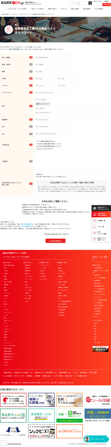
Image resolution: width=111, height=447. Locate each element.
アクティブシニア (44, 265)
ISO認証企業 (61, 315)
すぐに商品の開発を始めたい (46, 141)
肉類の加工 (27, 268)
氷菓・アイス (7, 320)
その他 (5, 365)
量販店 (59, 268)
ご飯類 (5, 273)
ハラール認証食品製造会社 (64, 301)
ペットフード (7, 343)
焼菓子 (5, 334)
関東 (95, 328)
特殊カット (27, 273)
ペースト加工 (28, 290)
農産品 (5, 279)
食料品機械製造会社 (99, 286)
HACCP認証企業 (62, 304)
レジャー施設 (61, 284)
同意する (51, 175)
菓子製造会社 (97, 280)
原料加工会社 (97, 283)
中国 (95, 337)
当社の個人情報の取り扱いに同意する (56, 234)
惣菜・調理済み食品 (9, 265)
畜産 (5, 287)
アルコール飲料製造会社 (100, 277)
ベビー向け (43, 268)
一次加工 (6, 362)
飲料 (5, 268)
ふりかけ (6, 309)
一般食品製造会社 (98, 268)
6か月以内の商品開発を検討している (49, 146)
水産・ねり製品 (8, 282)
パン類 (5, 271)
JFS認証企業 (61, 312)
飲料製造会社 (97, 275)
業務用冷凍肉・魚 (8, 357)
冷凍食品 (6, 296)
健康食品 (6, 284)
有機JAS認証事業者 (63, 307)
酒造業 (59, 293)
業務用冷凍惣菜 (8, 351)
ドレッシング (7, 312)
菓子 (5, 318)
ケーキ (5, 323)
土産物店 (60, 271)
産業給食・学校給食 (63, 287)
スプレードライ (29, 279)
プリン (5, 340)
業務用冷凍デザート (9, 359)
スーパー (60, 265)
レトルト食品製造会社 (99, 289)
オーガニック (43, 279)
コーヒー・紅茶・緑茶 (9, 345)
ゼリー (5, 298)
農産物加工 (27, 265)
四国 (95, 340)
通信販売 (60, 276)
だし (5, 307)
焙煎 (26, 284)
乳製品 (5, 290)
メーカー (60, 279)
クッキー (6, 326)
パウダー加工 (28, 287)
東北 (95, 326)
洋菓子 (5, 337)
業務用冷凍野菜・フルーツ (10, 354)
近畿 (95, 334)
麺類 (5, 276)
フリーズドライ (29, 276)
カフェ (59, 298)
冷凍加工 (27, 293)
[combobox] (79, 3)
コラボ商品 (43, 276)
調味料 (5, 304)
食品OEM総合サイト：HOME (9, 14)
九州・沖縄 (96, 342)
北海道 (95, 323)
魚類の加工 (27, 271)
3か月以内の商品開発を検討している (49, 144)
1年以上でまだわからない (45, 149)
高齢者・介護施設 (62, 296)
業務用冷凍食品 (8, 348)
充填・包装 (27, 298)
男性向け (42, 271)
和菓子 (5, 332)
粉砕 (26, 282)
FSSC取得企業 (61, 309)
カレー (5, 301)
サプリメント (7, 293)
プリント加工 (28, 296)
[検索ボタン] (90, 3)
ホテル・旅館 (61, 273)
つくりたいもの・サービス (24, 14)
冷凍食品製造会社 (98, 291)
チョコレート (7, 329)
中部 (95, 331)
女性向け (42, 273)
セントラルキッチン (63, 290)
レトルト (6, 315)
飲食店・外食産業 (62, 282)
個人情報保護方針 (27, 224)
